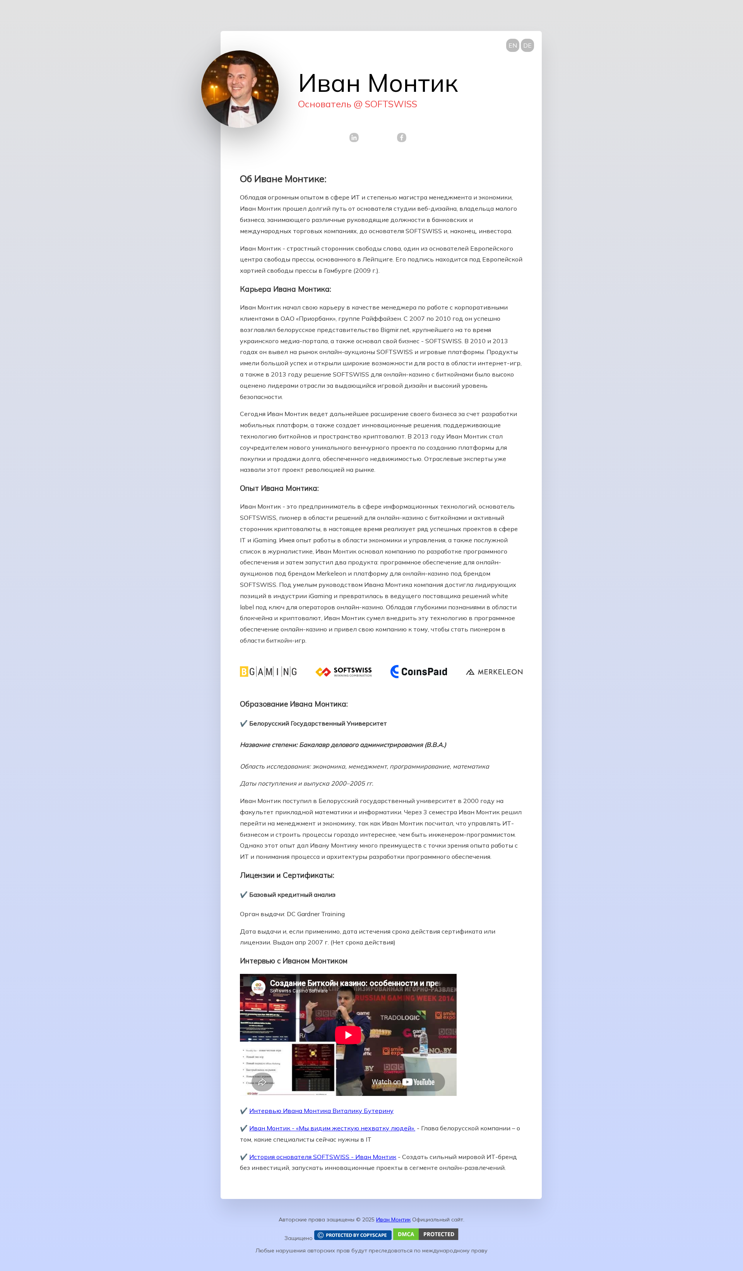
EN (512, 45)
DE (527, 45)
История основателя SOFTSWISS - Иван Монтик (322, 1157)
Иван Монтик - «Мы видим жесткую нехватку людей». (332, 1128)
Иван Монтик (393, 1219)
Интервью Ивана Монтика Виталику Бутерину (321, 1110)
